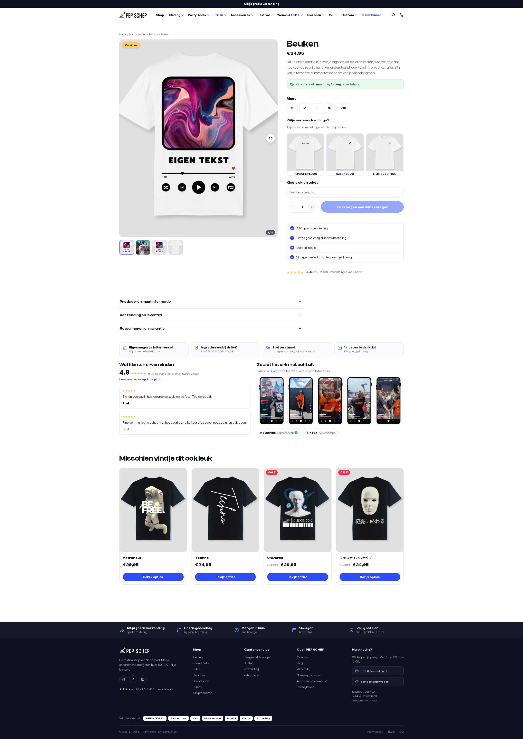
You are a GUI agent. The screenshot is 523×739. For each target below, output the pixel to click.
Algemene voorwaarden (313, 681)
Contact (249, 663)
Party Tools (197, 15)
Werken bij (303, 669)
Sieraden (314, 15)
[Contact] (143, 679)
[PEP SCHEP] (133, 15)
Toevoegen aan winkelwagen (362, 207)
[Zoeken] (393, 15)
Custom (347, 15)
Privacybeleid (305, 687)
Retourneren (252, 675)
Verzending (251, 669)
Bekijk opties (153, 577)
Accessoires (240, 15)
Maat (291, 98)
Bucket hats (201, 663)
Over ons (303, 657)
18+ (331, 15)
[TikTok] (133, 679)
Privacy (391, 731)
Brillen (218, 15)
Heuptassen (201, 681)
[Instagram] (123, 679)
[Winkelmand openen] (402, 15)
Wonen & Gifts (288, 15)
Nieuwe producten (309, 675)
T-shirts (153, 34)
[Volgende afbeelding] (270, 138)
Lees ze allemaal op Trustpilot (140, 379)
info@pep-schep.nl (374, 671)
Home (122, 34)
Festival (264, 15)
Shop (160, 15)
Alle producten (202, 693)
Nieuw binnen (371, 15)
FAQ (401, 731)
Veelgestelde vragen (257, 657)
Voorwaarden (375, 731)
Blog (300, 663)
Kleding (174, 15)
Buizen (197, 687)
